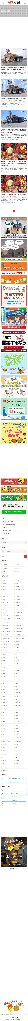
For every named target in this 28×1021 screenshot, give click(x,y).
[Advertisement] (14, 31)
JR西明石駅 (5, 568)
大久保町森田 (5, 634)
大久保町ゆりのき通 (19, 638)
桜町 (16, 667)
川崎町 (4, 657)
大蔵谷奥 (4, 651)
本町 (16, 747)
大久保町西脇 (5, 625)
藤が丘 (16, 734)
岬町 (4, 757)
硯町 (16, 673)
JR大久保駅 (17, 568)
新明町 (4, 673)
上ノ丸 (16, 593)
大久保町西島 (18, 622)
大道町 (4, 683)
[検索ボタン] (2, 2)
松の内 (16, 754)
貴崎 (16, 657)
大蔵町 (16, 651)
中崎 (16, 699)
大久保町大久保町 (6, 618)
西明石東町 (5, 702)
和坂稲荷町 (5, 770)
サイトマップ (6, 534)
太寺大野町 (5, 680)
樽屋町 (4, 689)
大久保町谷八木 (6, 622)
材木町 (16, 663)
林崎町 (16, 718)
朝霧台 (16, 583)
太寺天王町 (17, 680)
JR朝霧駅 (5, 564)
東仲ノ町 (17, 721)
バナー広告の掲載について (9, 524)
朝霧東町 (17, 586)
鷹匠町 (16, 683)
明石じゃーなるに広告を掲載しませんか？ (14, 444)
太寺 (16, 676)
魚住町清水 (5, 599)
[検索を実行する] (25, 556)
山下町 (4, 767)
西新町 (4, 712)
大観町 (4, 676)
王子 (4, 609)
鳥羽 (4, 692)
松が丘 (16, 750)
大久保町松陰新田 (19, 628)
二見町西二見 (18, 738)
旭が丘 (4, 593)
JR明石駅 (17, 564)
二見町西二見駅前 (6, 741)
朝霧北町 (4, 583)
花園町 (16, 715)
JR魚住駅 (5, 571)
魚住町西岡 (5, 605)
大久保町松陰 (5, 628)
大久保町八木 (18, 634)
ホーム (4, 518)
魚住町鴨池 (17, 596)
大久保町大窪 (18, 615)
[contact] (17, 1017)
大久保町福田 (18, 625)
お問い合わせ (6, 527)
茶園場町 (4, 667)
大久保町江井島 (18, 612)
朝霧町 (4, 586)
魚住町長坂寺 (5, 602)
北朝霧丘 (4, 660)
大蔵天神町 (5, 644)
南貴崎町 (17, 760)
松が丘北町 (5, 754)
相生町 (4, 580)
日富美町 (17, 731)
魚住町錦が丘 (18, 605)
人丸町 (4, 731)
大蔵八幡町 (5, 647)
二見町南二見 (18, 741)
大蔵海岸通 (17, 641)
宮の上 (4, 763)
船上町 (16, 744)
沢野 (4, 670)
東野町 (4, 725)
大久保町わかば (6, 641)
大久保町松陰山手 (6, 631)
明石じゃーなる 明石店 (14, 868)
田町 (16, 686)
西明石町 (4, 709)
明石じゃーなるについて (8, 521)
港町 (16, 757)
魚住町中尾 (17, 602)
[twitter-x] (12, 1017)
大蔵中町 (17, 644)
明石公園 (17, 580)
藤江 (4, 734)
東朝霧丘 (4, 721)
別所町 (4, 747)
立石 (4, 686)
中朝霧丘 (4, 699)
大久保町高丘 (18, 618)
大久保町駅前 (5, 615)
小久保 (4, 663)
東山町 (16, 728)
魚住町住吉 (17, 599)
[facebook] (10, 1017)
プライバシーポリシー (8, 530)
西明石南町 (5, 705)
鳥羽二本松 (5, 696)
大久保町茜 (5, 612)
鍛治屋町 (4, 654)
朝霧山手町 (17, 589)
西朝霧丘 (17, 709)
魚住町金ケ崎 (5, 596)
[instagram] (14, 1017)
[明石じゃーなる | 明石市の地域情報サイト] (14, 2)
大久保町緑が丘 (18, 631)
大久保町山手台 (6, 638)
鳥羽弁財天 (17, 696)
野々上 (4, 715)
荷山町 (16, 712)
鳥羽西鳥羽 (17, 692)
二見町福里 (5, 744)
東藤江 (4, 728)
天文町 (16, 689)
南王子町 (4, 760)
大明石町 (17, 609)
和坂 (16, 654)
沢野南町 (17, 670)
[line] (16, 1017)
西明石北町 (17, 705)
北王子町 (17, 660)
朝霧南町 (4, 589)
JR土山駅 (17, 571)
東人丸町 (17, 725)
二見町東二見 (5, 738)
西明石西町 (17, 702)
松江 (4, 750)
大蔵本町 (17, 647)
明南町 (16, 763)
